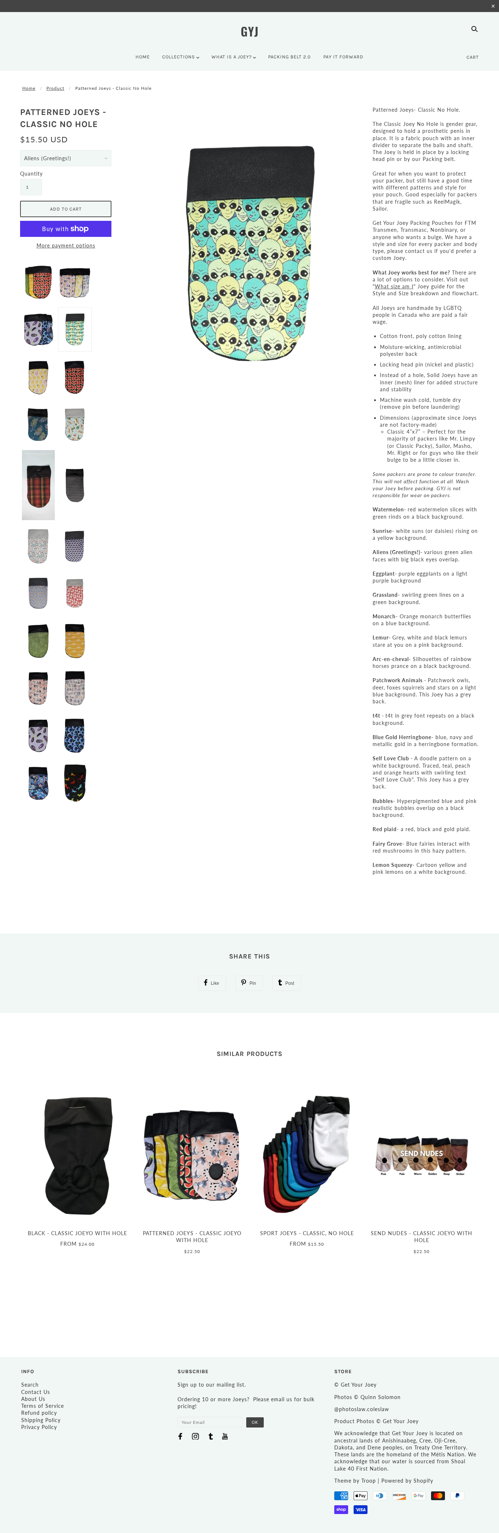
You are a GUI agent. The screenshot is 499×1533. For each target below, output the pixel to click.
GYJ (250, 31)
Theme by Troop (355, 1481)
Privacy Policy (39, 1427)
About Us (33, 1399)
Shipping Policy (41, 1420)
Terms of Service (42, 1406)
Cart (472, 57)
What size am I (394, 286)
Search (30, 1385)
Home (28, 88)
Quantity (31, 173)
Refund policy (39, 1413)
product (55, 88)
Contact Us (35, 1392)
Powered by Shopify (407, 1481)
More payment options (66, 245)
